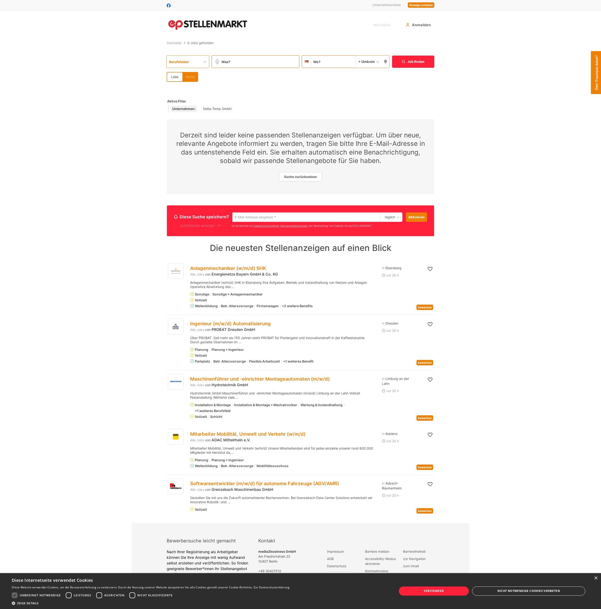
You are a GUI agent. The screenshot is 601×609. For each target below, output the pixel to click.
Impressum (335, 552)
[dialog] (300, 591)
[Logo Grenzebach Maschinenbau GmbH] (175, 487)
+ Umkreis (366, 62)
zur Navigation (414, 559)
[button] (385, 62)
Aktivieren (416, 217)
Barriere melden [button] (377, 552)
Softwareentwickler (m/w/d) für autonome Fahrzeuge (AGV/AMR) (264, 484)
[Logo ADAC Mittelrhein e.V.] (175, 437)
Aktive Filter (176, 101)
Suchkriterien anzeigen (197, 226)
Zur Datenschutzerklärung (271, 587)
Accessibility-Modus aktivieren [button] (380, 561)
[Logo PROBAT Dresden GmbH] (175, 327)
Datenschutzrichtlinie (266, 226)
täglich (389, 217)
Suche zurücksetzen (300, 177)
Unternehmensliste (386, 5)
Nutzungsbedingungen (294, 226)
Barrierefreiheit (414, 552)
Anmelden (421, 25)
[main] (300, 281)
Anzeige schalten (421, 5)
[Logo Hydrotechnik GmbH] (175, 382)
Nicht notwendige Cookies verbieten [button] (528, 591)
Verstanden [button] (434, 591)
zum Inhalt (411, 567)
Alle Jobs (197, 275)
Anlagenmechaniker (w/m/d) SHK (228, 269)
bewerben (425, 308)
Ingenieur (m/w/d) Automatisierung (230, 324)
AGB (330, 559)
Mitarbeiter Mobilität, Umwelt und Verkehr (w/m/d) (248, 435)
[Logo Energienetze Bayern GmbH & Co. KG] (175, 271)
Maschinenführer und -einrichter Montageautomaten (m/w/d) (260, 379)
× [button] (595, 578)
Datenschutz (337, 567)
